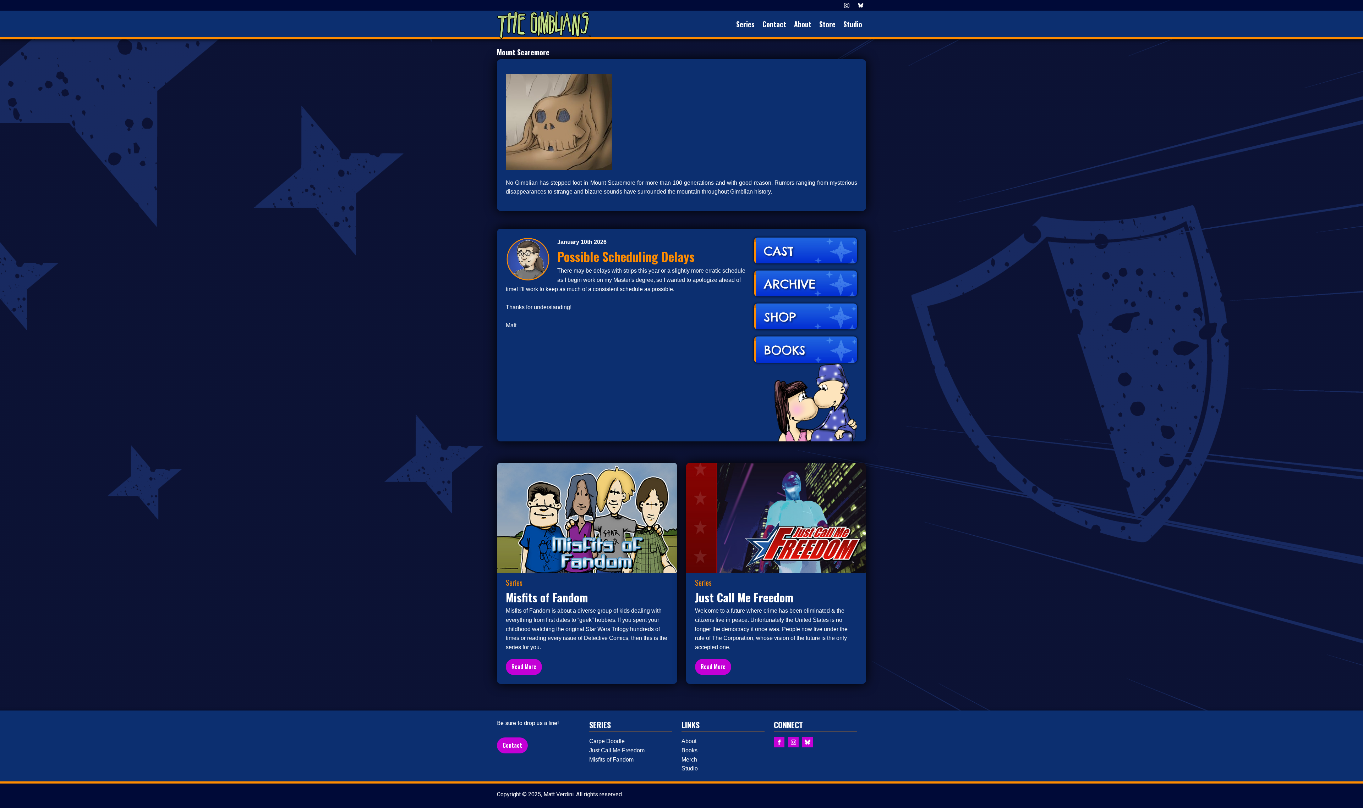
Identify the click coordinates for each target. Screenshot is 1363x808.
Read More (523, 666)
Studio (852, 24)
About (802, 24)
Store (827, 24)
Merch (689, 760)
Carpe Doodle (607, 741)
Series (745, 24)
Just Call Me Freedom (617, 750)
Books (689, 750)
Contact (774, 24)
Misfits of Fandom (611, 760)
